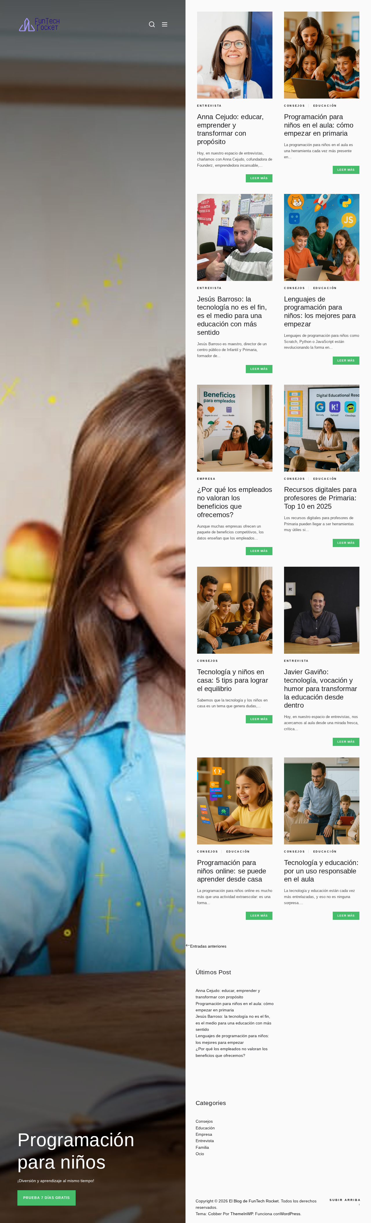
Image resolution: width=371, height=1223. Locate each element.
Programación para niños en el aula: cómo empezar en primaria (318, 125)
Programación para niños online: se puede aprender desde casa (231, 871)
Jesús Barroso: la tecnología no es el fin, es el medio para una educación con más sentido (232, 315)
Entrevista (209, 105)
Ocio (200, 1153)
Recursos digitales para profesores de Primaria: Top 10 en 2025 (320, 498)
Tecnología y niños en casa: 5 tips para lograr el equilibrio (232, 680)
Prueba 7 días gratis (46, 1198)
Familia (202, 1147)
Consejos (294, 105)
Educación (325, 105)
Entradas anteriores (208, 946)
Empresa (206, 478)
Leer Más (259, 178)
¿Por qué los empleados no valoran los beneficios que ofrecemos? (234, 502)
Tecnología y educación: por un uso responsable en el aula (321, 871)
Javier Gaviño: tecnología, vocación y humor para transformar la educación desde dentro (320, 688)
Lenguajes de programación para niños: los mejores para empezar (320, 311)
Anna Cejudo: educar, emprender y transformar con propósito (230, 129)
